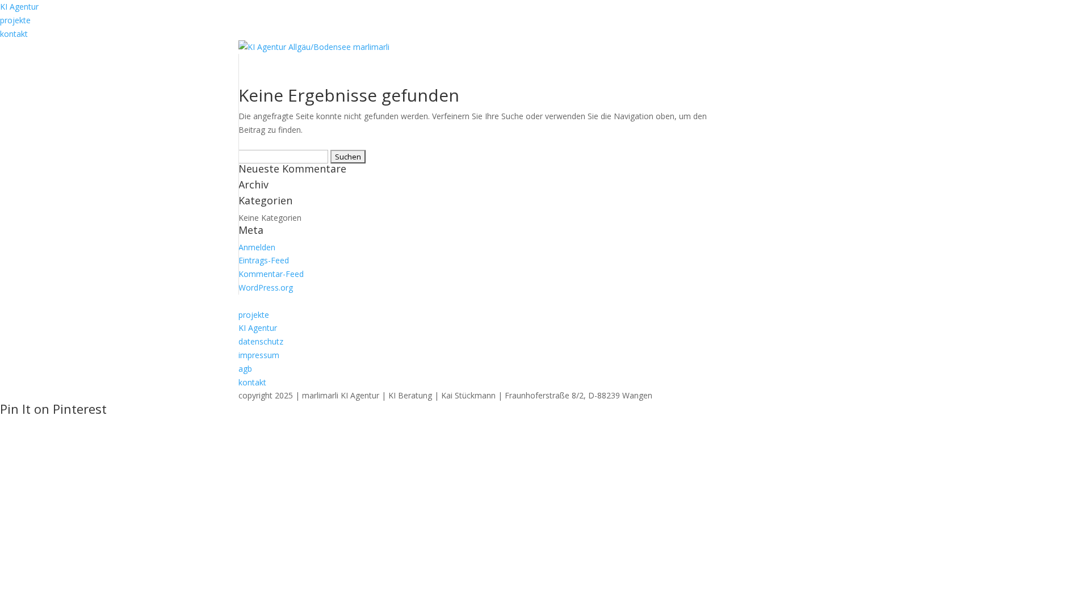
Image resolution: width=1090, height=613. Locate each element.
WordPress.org (265, 287)
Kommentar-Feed (271, 273)
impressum (258, 355)
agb (245, 368)
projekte (15, 20)
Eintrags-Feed (263, 260)
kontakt (14, 33)
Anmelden (256, 247)
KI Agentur (19, 6)
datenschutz (260, 341)
